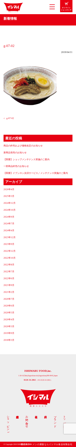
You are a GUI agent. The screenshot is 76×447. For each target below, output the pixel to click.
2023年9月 (9, 244)
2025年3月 (9, 196)
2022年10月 (10, 258)
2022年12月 (10, 251)
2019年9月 (9, 333)
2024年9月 (9, 217)
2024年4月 (9, 230)
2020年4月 (9, 319)
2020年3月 (9, 326)
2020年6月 (9, 305)
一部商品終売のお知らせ (16, 166)
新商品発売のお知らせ (15, 152)
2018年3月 (9, 340)
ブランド (55, 420)
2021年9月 (9, 285)
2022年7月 (9, 271)
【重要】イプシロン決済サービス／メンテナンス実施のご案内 (36, 173)
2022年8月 (9, 264)
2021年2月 (9, 292)
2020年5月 (9, 312)
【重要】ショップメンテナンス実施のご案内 (26, 159)
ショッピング (8, 423)
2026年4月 (9, 189)
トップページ (64, 421)
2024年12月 (10, 203)
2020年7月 (9, 299)
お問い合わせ (26, 420)
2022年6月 (9, 278)
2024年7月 (9, 223)
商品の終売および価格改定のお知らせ (23, 145)
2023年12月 (10, 237)
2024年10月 (10, 210)
